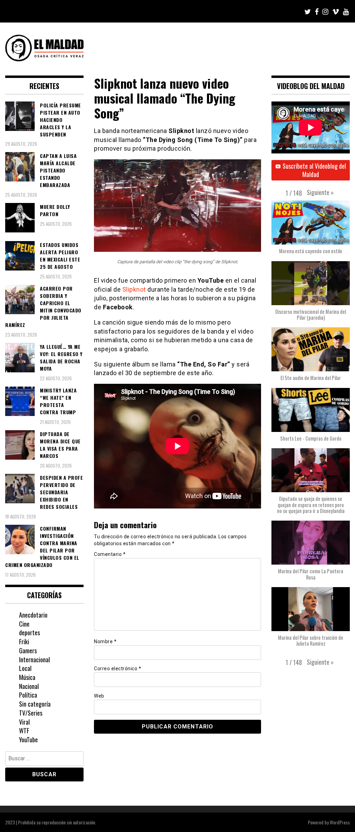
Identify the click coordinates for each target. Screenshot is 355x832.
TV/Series (30, 712)
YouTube (28, 739)
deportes (29, 632)
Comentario (109, 554)
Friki (24, 641)
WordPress (340, 822)
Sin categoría (35, 703)
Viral (24, 721)
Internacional (34, 659)
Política (28, 694)
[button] (320, 192)
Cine (24, 623)
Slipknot (134, 289)
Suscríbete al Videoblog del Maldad (314, 170)
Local (25, 668)
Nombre (105, 641)
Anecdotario (33, 614)
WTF (24, 730)
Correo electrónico (117, 668)
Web (99, 696)
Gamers (28, 650)
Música (27, 677)
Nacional (29, 686)
